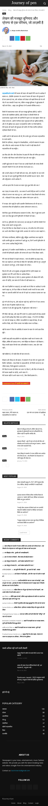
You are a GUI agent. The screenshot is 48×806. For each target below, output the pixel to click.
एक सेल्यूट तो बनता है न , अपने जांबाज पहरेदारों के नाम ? (19, 561)
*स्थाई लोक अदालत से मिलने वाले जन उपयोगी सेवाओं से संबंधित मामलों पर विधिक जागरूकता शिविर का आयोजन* (30, 510)
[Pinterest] (22, 38)
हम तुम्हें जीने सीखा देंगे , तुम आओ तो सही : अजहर (27, 569)
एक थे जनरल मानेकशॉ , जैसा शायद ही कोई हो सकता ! (18, 557)
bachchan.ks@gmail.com (20, 770)
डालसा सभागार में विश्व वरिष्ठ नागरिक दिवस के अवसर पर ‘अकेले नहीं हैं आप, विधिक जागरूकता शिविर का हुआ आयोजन (30, 497)
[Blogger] (12, 787)
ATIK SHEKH (6, 569)
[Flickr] (24, 787)
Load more (23, 533)
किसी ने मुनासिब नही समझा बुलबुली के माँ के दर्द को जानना (29, 603)
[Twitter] (17, 38)
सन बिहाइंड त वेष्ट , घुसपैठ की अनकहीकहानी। (16, 553)
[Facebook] (12, 38)
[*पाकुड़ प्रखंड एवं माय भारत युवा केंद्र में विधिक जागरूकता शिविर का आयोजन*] (8, 523)
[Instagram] (29, 787)
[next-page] (7, 465)
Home (4, 10)
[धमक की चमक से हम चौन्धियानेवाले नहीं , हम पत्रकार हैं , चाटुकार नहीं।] (8, 668)
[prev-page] (3, 465)
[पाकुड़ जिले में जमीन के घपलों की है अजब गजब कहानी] (8, 656)
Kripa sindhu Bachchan (20, 30)
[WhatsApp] (28, 38)
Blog (9, 10)
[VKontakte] (35, 787)
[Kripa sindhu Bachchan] (6, 30)
